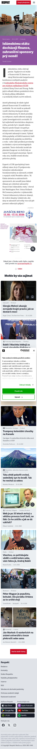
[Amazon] (8, 715)
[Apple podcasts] (26, 705)
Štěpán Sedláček (8, 526)
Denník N (13, 642)
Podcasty (8, 341)
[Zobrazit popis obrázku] (27, 31)
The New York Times (18, 315)
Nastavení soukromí (8, 697)
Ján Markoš (6, 642)
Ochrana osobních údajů (10, 693)
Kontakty (4, 670)
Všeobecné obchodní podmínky (12, 689)
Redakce (4, 667)
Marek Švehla (7, 565)
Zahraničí (6, 303)
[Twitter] (9, 727)
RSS (2, 685)
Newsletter (8, 428)
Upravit (17, 397)
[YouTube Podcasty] (26, 710)
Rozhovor (6, 591)
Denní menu (6, 39)
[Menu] (33, 2)
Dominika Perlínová (9, 444)
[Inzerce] (18, 214)
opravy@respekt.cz (24, 263)
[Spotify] (26, 715)
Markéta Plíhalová (8, 484)
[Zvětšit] (18, 20)
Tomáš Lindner (6, 61)
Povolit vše (19, 391)
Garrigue (15, 428)
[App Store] (8, 705)
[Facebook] (3, 727)
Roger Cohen (7, 315)
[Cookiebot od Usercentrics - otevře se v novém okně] (21, 350)
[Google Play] (8, 710)
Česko (5, 552)
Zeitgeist (14, 510)
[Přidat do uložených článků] (32, 297)
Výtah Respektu (16, 341)
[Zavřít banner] (34, 350)
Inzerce (3, 682)
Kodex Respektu (7, 674)
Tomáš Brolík (7, 603)
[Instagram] (14, 727)
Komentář (8, 629)
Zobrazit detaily (25, 385)
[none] (32, 31)
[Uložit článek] (22, 31)
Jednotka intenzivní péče (20, 470)
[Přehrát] (27, 297)
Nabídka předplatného (9, 678)
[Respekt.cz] (6, 2)
